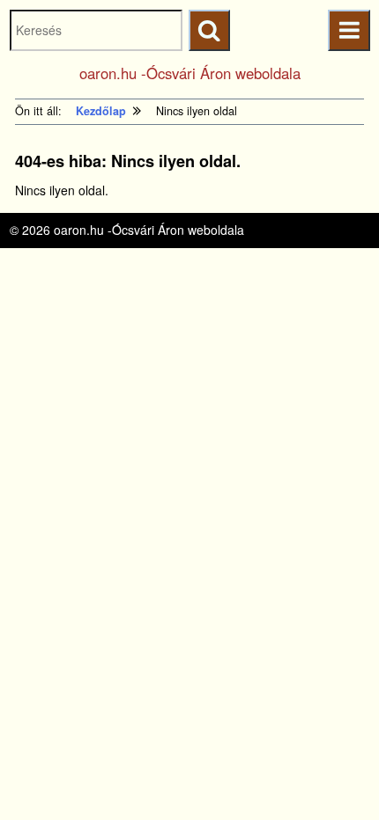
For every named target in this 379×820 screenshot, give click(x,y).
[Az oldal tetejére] (332, 773)
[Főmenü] (348, 30)
